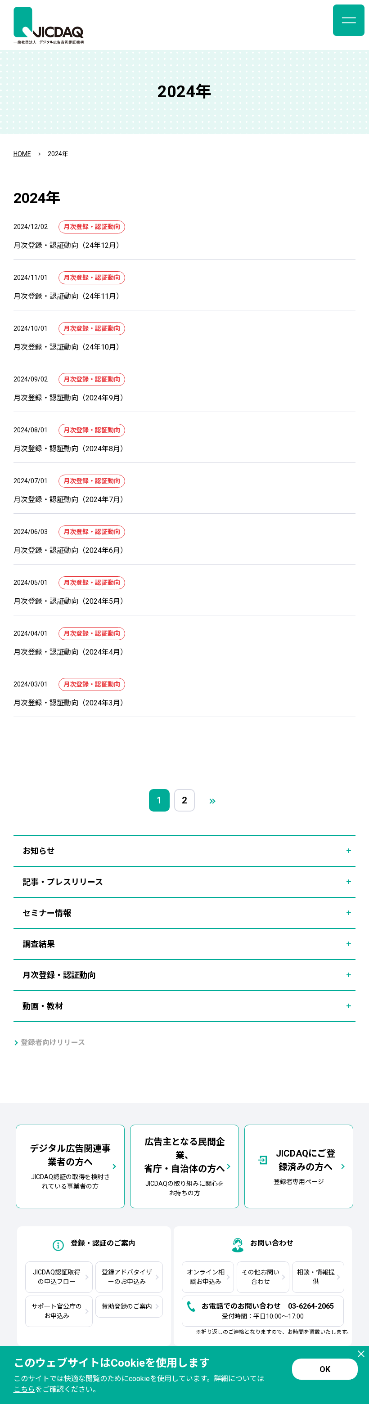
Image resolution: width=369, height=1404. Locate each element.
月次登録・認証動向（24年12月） (68, 245)
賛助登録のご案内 (127, 1306)
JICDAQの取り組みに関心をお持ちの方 (184, 1166)
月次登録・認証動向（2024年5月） (70, 601)
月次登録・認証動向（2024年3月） (70, 703)
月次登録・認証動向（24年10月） (68, 347)
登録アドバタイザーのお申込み (127, 1277)
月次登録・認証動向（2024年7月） (70, 499)
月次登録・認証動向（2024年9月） (70, 398)
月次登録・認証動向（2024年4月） (70, 652)
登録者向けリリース (53, 1042)
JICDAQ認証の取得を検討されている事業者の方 (70, 1166)
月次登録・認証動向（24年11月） (68, 296)
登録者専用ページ (304, 1166)
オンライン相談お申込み (206, 1277)
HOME (22, 153)
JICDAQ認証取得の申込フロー (56, 1277)
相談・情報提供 (316, 1277)
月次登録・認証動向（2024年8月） (70, 448)
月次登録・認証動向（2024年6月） (70, 550)
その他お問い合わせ (260, 1277)
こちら (24, 1389)
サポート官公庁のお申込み (57, 1311)
